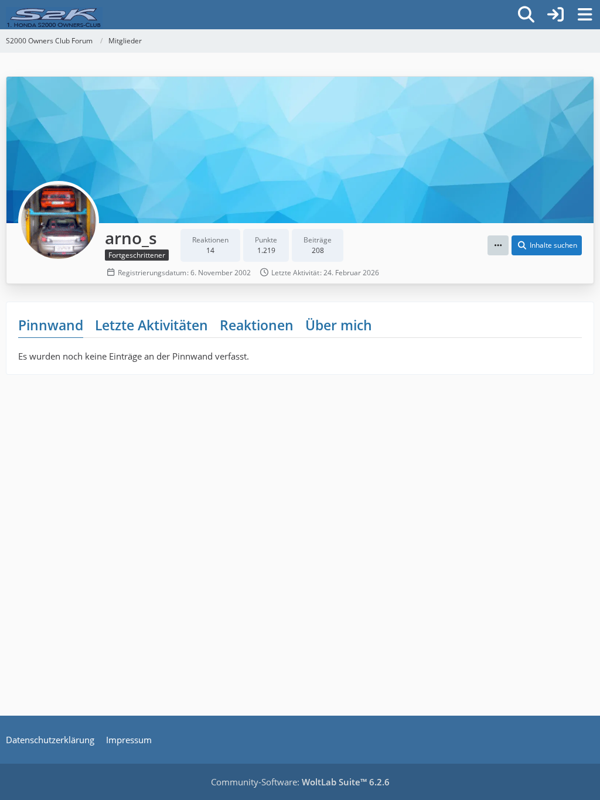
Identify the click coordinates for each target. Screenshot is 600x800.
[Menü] (584, 14)
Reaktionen (257, 325)
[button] (498, 245)
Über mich (338, 325)
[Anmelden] (555, 14)
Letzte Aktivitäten (151, 325)
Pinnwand (50, 325)
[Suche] (526, 14)
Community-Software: (300, 782)
